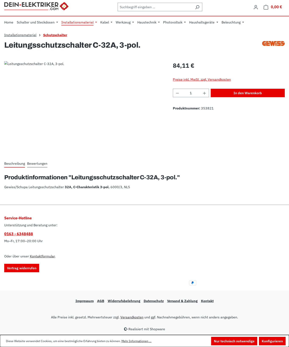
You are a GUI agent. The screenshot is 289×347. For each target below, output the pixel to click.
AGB (100, 301)
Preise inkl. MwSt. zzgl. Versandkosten (202, 79)
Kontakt (207, 301)
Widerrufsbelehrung (124, 301)
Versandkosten (131, 317)
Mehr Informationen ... (136, 341)
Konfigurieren (272, 341)
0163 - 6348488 (18, 233)
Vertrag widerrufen (21, 268)
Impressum (85, 301)
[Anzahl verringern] (177, 93)
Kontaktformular (42, 256)
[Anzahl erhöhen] (204, 93)
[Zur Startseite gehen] (36, 6)
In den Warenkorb (248, 93)
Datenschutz (154, 301)
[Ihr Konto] (256, 7)
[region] (84, 106)
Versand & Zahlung (182, 301)
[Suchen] (197, 7)
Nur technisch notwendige (234, 341)
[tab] (14, 163)
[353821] (84, 106)
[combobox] (155, 7)
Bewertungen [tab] (37, 163)
